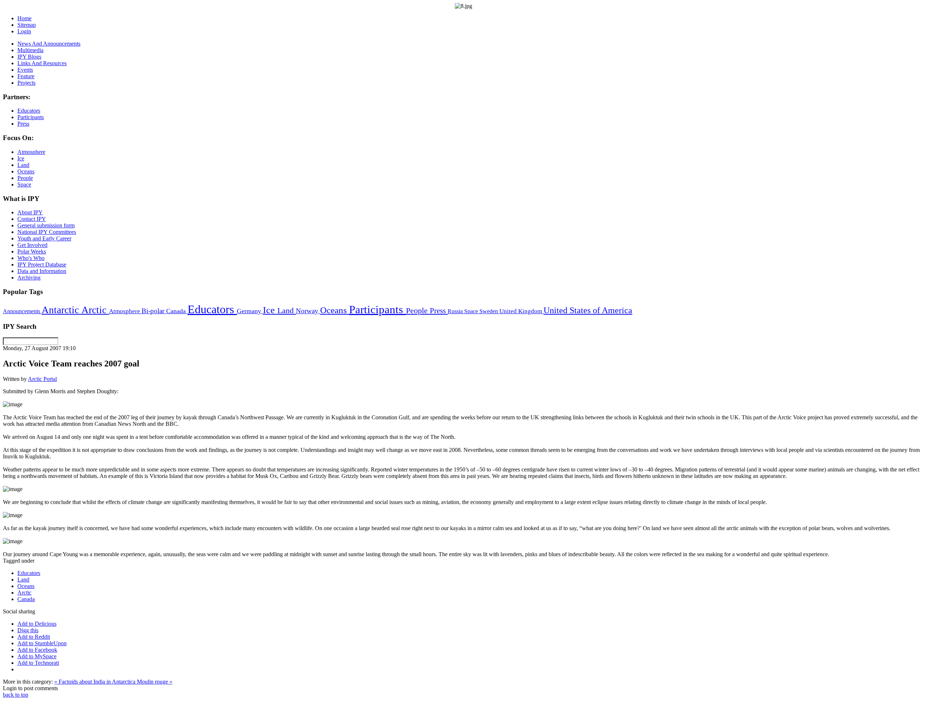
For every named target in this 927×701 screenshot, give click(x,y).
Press (439, 310)
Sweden (489, 311)
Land (286, 310)
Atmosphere (125, 311)
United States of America (588, 310)
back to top (15, 695)
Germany (250, 311)
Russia (456, 311)
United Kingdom (521, 311)
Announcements (22, 311)
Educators (212, 309)
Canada (177, 311)
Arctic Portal (42, 379)
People (418, 310)
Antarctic (61, 310)
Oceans (334, 310)
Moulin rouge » (154, 682)
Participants (377, 309)
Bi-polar (154, 311)
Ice (270, 310)
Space (471, 311)
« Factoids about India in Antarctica (95, 682)
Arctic (95, 310)
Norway (308, 311)
